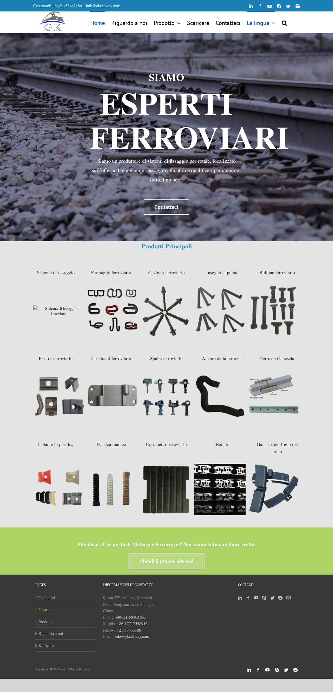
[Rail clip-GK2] (112, 310)
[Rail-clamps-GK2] (59, 396)
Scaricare (46, 645)
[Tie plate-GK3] (112, 396)
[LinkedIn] (240, 598)
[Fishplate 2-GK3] (273, 396)
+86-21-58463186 (130, 617)
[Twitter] (272, 598)
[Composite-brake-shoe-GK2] (273, 489)
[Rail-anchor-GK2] (220, 396)
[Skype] (264, 598)
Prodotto (46, 621)
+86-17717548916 (132, 623)
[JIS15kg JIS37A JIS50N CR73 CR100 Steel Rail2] (220, 489)
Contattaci (47, 597)
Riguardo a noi (51, 633)
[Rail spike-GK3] (220, 310)
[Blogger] (280, 598)
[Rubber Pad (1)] (166, 489)
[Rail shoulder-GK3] (166, 396)
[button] (284, 22)
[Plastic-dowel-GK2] (112, 489)
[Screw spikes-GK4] (166, 310)
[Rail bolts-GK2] (273, 310)
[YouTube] (256, 598)
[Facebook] (248, 598)
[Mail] (288, 598)
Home (44, 609)
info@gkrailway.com (103, 5)
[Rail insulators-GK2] (59, 489)
